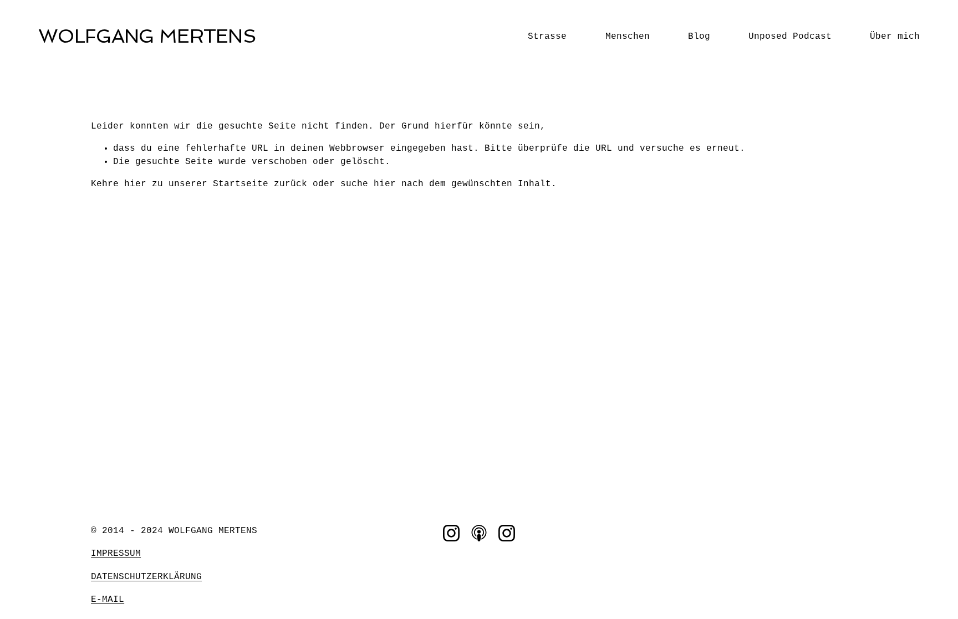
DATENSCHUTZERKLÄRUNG (146, 577)
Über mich (895, 37)
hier (135, 184)
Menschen (627, 37)
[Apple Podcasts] (479, 533)
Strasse (547, 37)
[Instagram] (451, 533)
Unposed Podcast (790, 37)
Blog (699, 37)
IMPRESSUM (116, 554)
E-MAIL (107, 600)
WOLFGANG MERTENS (147, 36)
